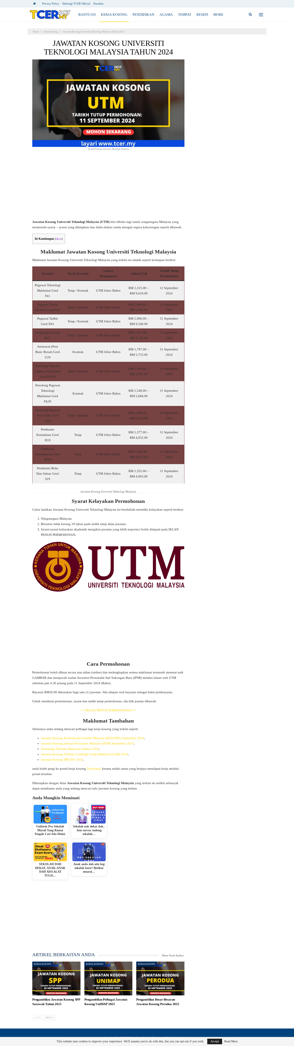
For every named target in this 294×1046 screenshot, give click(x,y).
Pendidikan (143, 14)
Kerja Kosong (114, 14)
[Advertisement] (108, 187)
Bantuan (87, 14)
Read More (231, 1041)
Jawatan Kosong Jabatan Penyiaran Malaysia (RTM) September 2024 (87, 743)
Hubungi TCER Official (76, 3)
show (59, 238)
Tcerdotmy (94, 768)
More (218, 14)
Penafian (98, 3)
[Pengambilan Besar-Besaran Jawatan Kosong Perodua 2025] (160, 978)
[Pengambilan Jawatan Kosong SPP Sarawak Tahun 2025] (56, 978)
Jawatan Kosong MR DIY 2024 (62, 759)
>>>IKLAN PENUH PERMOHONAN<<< (108, 710)
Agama (166, 14)
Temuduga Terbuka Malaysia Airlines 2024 (70, 749)
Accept (214, 1041)
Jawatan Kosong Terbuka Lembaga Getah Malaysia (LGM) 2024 (84, 754)
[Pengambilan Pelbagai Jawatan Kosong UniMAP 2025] (108, 978)
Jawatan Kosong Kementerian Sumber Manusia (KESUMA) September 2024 (92, 738)
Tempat (184, 14)
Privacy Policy (50, 3)
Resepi (202, 14)
